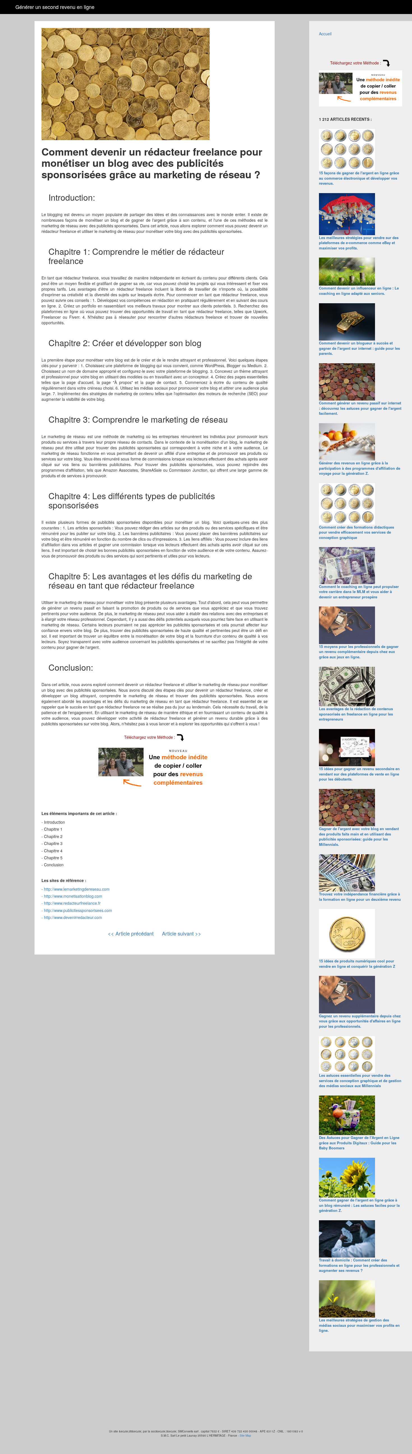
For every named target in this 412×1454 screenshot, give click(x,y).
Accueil (325, 33)
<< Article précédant (131, 933)
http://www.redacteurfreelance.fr (72, 903)
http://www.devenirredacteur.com (73, 917)
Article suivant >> (181, 933)
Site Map (245, 1435)
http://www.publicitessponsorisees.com (78, 910)
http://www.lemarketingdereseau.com (77, 889)
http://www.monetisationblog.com (73, 896)
